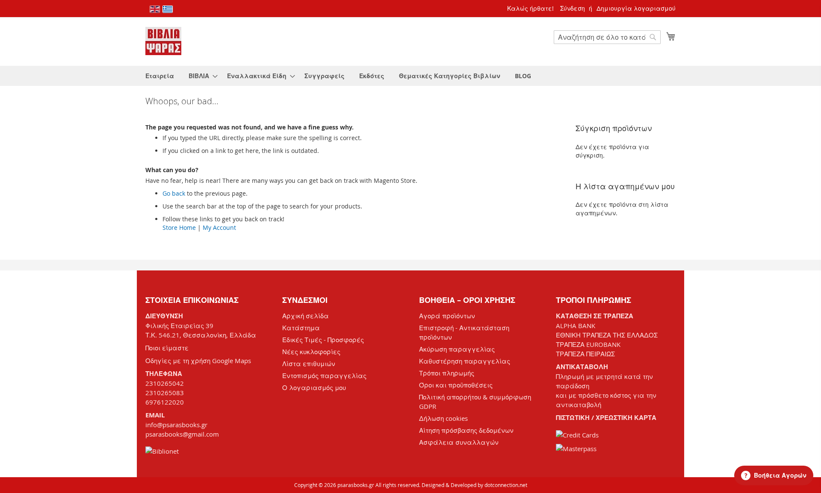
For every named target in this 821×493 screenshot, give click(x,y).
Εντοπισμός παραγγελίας (324, 375)
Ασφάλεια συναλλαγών (459, 442)
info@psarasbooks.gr (176, 424)
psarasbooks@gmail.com (182, 434)
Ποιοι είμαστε (167, 347)
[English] (155, 9)
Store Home (179, 227)
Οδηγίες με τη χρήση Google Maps (198, 360)
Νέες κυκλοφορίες (311, 351)
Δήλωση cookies (443, 418)
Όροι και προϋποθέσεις (456, 385)
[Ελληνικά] (167, 9)
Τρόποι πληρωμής (446, 373)
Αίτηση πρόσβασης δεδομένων (466, 430)
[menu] (410, 76)
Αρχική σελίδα (305, 315)
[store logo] (163, 41)
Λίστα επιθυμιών (308, 363)
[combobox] (607, 37)
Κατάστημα (301, 327)
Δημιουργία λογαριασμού (636, 8)
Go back (173, 193)
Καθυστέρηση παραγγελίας (464, 361)
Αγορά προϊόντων (447, 315)
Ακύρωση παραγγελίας (457, 349)
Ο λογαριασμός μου (314, 387)
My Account (219, 227)
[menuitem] (159, 76)
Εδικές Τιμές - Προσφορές (323, 339)
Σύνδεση (572, 8)
